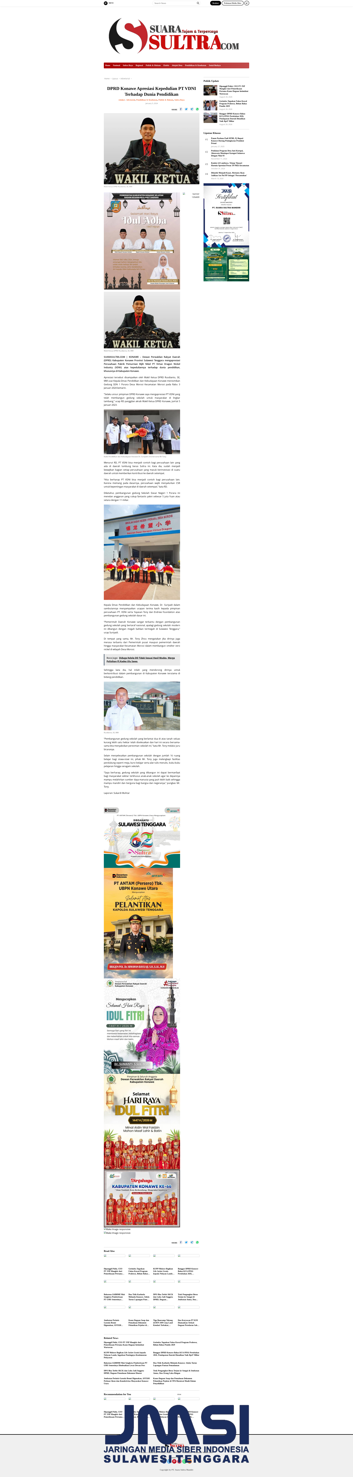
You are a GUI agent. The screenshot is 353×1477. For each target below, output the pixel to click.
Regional (139, 65)
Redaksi (215, 3)
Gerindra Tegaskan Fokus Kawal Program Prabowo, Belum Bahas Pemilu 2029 (138, 1271)
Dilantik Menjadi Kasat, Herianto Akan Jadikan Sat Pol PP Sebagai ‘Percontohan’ (229, 174)
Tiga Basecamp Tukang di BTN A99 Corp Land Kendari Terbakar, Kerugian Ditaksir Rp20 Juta (163, 1323)
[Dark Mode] (246, 3)
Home (107, 65)
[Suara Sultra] (176, 34)
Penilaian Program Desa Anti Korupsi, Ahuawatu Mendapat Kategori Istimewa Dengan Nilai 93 (228, 153)
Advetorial (130, 100)
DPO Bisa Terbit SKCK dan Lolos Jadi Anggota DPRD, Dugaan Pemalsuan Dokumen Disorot (163, 1297)
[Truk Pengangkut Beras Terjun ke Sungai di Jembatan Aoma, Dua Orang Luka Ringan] (188, 1286)
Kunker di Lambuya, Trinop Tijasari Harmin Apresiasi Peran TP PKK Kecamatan (230, 164)
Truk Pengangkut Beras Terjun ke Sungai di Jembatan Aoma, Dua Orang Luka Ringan (188, 1297)
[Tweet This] (186, 109)
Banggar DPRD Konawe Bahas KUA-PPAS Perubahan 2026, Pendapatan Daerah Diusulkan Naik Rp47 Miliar (188, 1271)
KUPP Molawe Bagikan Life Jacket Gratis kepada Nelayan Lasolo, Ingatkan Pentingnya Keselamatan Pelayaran (163, 1271)
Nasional (116, 65)
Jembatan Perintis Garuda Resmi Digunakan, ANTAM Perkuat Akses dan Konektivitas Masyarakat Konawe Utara (114, 1323)
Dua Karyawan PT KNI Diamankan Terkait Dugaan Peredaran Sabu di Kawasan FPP (188, 1323)
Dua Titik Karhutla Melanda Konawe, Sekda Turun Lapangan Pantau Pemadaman (139, 1297)
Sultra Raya (128, 65)
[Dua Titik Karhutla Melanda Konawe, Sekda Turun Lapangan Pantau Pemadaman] (139, 1286)
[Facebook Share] (181, 109)
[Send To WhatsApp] (197, 109)
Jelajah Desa (177, 65)
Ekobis (166, 65)
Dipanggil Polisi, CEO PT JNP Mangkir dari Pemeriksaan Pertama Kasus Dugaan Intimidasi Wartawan (114, 1271)
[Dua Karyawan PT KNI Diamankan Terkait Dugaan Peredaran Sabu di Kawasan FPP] (188, 1312)
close (179, 1394)
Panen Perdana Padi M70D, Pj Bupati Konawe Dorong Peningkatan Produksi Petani (227, 140)
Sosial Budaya (215, 65)
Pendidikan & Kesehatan (195, 65)
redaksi (122, 100)
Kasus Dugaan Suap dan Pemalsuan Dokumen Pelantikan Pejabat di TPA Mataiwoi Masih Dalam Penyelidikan (139, 1323)
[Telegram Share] (192, 109)
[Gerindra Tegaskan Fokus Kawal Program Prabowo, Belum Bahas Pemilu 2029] (139, 1260)
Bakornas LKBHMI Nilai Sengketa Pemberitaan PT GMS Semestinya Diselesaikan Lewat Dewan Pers (114, 1297)
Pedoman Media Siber (232, 3)
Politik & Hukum (153, 65)
